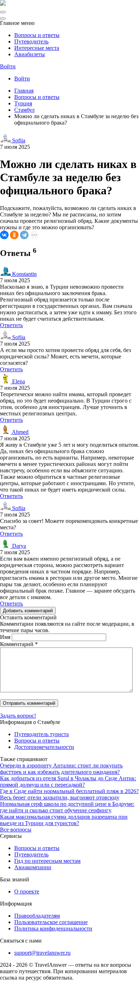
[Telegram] (24, 235)
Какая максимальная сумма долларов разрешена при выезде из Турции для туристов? (64, 820)
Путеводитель (31, 41)
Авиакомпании (32, 867)
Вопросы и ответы (37, 35)
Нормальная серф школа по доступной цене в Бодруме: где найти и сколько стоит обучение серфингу (67, 807)
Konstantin (24, 274)
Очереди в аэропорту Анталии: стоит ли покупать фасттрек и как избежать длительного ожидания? (61, 768)
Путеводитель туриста (41, 734)
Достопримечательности (44, 747)
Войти (8, 66)
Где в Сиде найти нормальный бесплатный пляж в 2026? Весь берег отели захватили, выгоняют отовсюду (69, 794)
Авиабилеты (29, 54)
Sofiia (18, 140)
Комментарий (19, 644)
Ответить (11, 325)
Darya (18, 546)
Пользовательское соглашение (51, 922)
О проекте (26, 891)
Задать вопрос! (18, 716)
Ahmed (20, 432)
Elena (18, 381)
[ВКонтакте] (4, 235)
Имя (5, 637)
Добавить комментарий (28, 610)
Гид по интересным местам (47, 861)
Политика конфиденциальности (53, 928)
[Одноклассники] (14, 235)
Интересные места (36, 48)
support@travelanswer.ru (42, 953)
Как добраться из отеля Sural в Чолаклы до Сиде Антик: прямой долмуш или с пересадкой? (68, 781)
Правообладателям (37, 916)
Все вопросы (15, 830)
